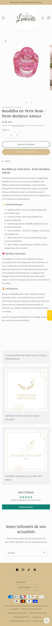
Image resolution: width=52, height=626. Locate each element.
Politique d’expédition (21, 617)
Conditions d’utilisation (38, 613)
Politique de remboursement (31, 609)
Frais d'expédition (18, 125)
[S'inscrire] (44, 553)
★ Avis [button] (49, 315)
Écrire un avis (26, 507)
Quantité (5, 130)
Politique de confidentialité (17, 613)
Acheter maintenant (26, 152)
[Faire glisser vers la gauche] (20, 102)
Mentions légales (39, 621)
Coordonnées (36, 617)
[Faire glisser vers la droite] (31, 102)
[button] (3, 18)
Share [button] (7, 161)
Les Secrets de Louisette (17, 606)
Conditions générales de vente (20, 621)
